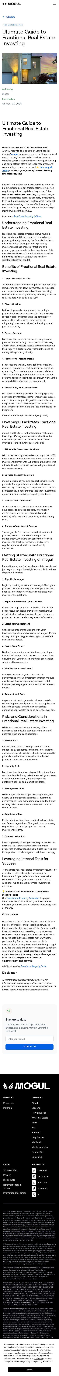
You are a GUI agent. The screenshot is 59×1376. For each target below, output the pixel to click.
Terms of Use (10, 1170)
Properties (8, 1102)
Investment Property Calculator (23, 898)
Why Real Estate (40, 1117)
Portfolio (7, 1107)
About (35, 1102)
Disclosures (9, 1179)
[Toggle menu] (54, 4)
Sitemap (36, 1132)
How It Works (39, 1112)
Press (34, 1122)
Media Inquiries (40, 1147)
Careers (36, 1107)
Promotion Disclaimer (14, 1192)
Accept (29, 1370)
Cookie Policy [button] (39, 1359)
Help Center (38, 1137)
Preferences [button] (47, 1362)
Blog (34, 1127)
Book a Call (37, 1156)
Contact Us (37, 1152)
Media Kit (36, 1142)
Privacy (7, 1174)
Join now (29, 1047)
